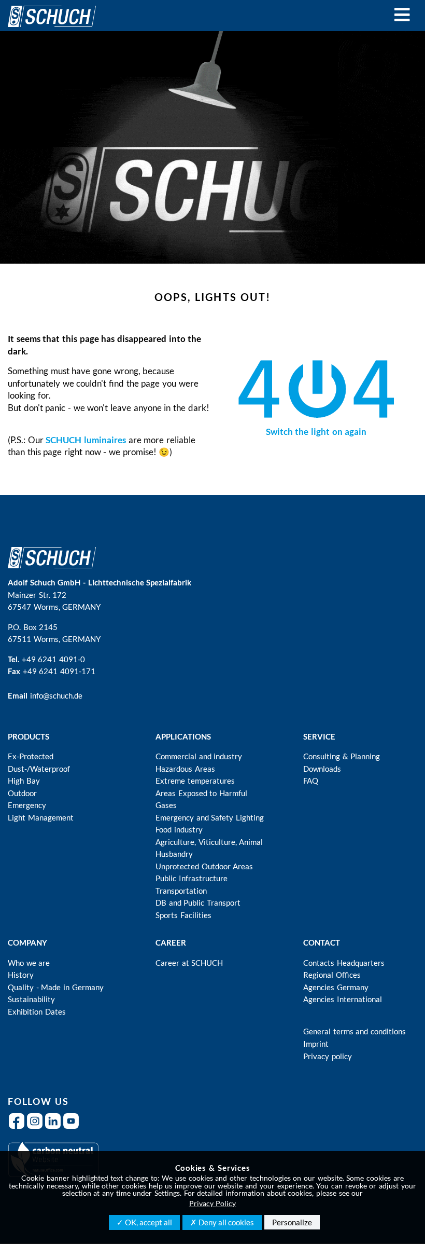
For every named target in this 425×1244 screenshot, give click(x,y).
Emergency (27, 805)
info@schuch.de (56, 695)
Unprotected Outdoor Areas (204, 866)
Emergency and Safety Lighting (209, 817)
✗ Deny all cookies (222, 1222)
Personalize (292, 1222)
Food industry (179, 829)
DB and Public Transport (197, 902)
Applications (183, 736)
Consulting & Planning (341, 756)
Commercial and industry (198, 756)
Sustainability (31, 999)
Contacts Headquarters (344, 962)
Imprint (316, 1043)
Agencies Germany (336, 987)
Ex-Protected (30, 756)
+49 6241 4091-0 (53, 659)
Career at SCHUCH (189, 962)
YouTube (72, 1127)
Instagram (36, 1127)
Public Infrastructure (191, 878)
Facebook (18, 1127)
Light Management (41, 817)
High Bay (24, 780)
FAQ (310, 780)
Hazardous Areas (185, 768)
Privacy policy (327, 1056)
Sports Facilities (183, 915)
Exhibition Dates (37, 1011)
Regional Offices (332, 974)
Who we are (29, 962)
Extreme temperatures (195, 780)
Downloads (322, 768)
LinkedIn (54, 1127)
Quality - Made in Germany (56, 987)
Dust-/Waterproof (39, 768)
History (21, 974)
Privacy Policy (212, 1203)
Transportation (181, 890)
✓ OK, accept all (144, 1222)
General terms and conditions (354, 1031)
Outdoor (22, 793)
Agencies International (342, 999)
